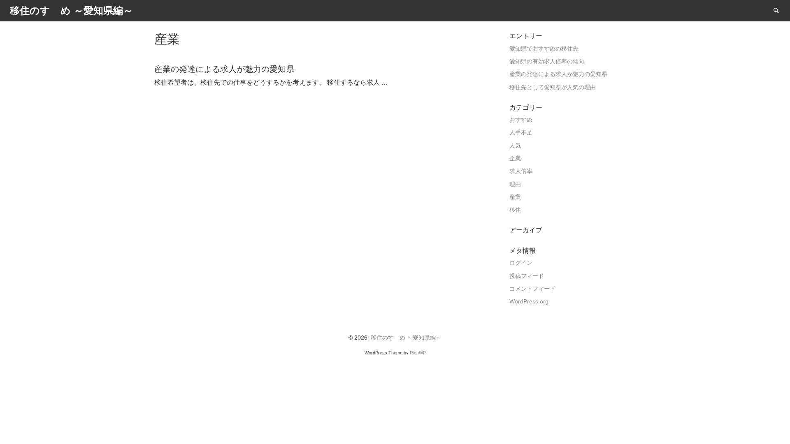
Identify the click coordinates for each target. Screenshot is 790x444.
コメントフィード (532, 289)
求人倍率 (520, 171)
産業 (515, 197)
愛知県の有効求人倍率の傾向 (546, 61)
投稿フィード (526, 276)
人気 (515, 146)
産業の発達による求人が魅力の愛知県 (558, 74)
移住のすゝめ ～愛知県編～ (406, 338)
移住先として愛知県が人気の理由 (552, 87)
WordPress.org (528, 301)
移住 (515, 210)
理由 (515, 184)
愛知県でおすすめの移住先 (544, 49)
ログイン (520, 263)
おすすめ (520, 120)
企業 (515, 158)
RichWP (418, 352)
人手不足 (520, 133)
